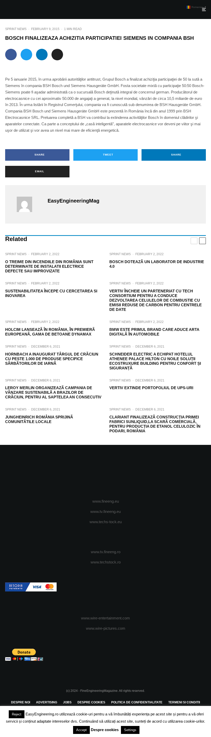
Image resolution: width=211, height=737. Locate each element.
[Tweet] (26, 54)
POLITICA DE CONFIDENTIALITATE (136, 702)
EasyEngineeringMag (73, 201)
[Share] (11, 54)
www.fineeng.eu (105, 501)
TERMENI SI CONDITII (184, 702)
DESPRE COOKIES (91, 702)
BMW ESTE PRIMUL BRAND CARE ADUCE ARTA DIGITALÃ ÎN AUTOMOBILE (154, 331)
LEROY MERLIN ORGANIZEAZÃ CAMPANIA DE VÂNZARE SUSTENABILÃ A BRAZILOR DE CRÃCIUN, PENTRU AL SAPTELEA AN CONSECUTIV (53, 392)
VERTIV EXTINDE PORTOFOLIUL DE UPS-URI (151, 388)
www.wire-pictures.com (105, 628)
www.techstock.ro (106, 562)
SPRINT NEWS (16, 29)
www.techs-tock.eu (106, 522)
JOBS (67, 702)
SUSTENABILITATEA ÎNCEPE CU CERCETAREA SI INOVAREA (51, 293)
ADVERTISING (46, 702)
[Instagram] (105, 472)
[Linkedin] (120, 472)
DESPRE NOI (20, 702)
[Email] (57, 54)
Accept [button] (81, 730)
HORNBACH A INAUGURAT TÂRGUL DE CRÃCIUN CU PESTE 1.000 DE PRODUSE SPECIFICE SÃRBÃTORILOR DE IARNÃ (51, 359)
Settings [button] (130, 730)
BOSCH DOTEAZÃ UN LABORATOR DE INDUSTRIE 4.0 (156, 264)
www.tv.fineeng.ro (105, 552)
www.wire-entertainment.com (105, 618)
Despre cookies (105, 730)
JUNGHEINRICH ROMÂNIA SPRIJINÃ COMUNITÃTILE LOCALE (39, 419)
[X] (98, 472)
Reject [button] (16, 714)
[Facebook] (90, 472)
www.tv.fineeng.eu (105, 511)
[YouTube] (113, 472)
